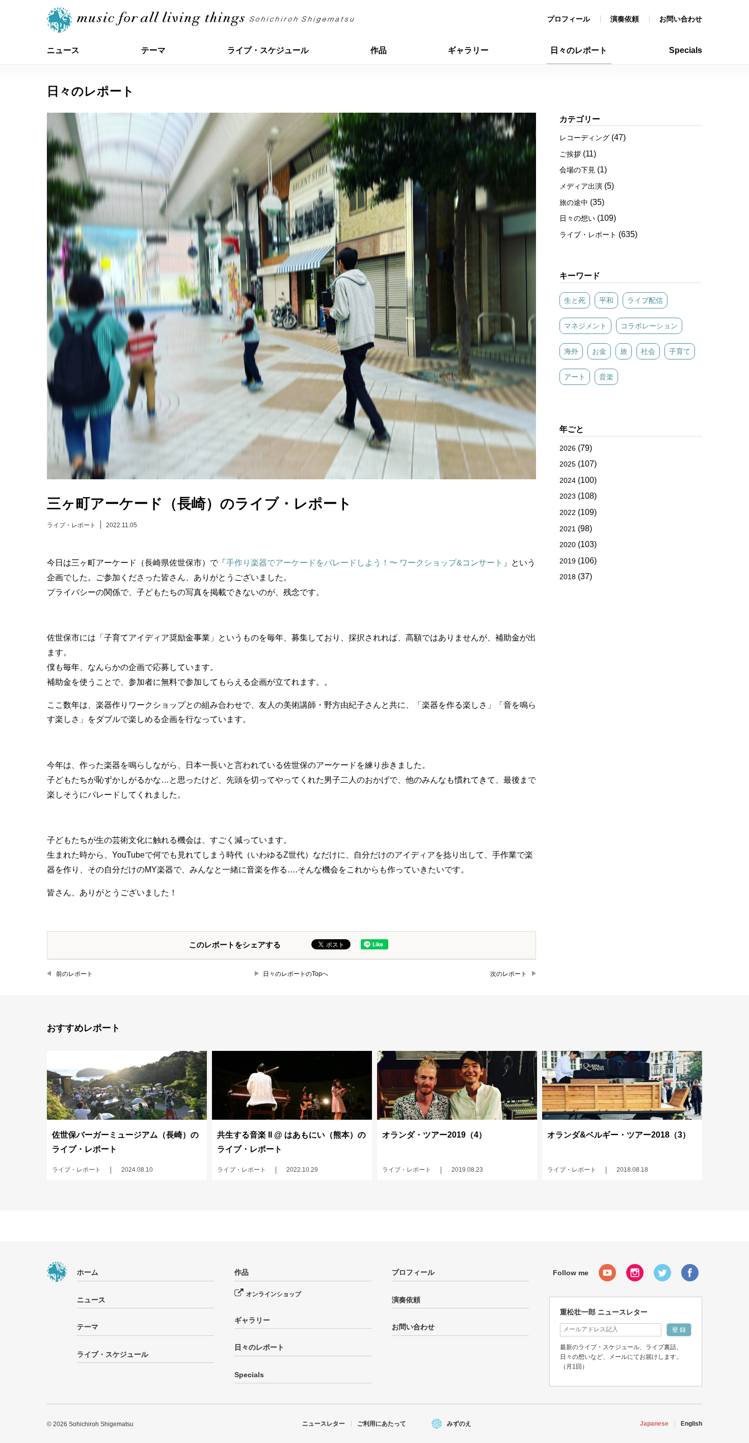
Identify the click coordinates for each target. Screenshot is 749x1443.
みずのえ (459, 1423)
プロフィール (568, 19)
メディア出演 (580, 186)
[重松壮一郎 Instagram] (635, 1272)
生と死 (574, 300)
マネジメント (585, 326)
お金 (599, 351)
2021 (567, 529)
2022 (567, 512)
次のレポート (508, 973)
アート (574, 377)
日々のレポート (578, 50)
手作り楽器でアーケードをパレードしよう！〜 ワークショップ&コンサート (364, 562)
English (691, 1423)
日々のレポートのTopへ (295, 973)
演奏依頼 (624, 19)
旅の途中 (573, 202)
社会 (648, 351)
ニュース (63, 50)
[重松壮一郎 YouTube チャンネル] (607, 1272)
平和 (606, 300)
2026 (567, 448)
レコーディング (584, 138)
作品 (378, 50)
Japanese (654, 1423)
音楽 (606, 377)
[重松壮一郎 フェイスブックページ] (690, 1272)
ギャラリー (468, 50)
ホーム (87, 1272)
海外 (571, 351)
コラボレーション (649, 326)
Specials (685, 50)
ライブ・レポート (71, 525)
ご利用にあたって (381, 1423)
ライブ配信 (645, 300)
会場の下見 (577, 170)
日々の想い (577, 218)
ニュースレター (323, 1423)
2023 (567, 496)
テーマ (153, 50)
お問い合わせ (680, 19)
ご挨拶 (570, 154)
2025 (567, 464)
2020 (567, 544)
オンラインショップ (273, 1294)
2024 (567, 480)
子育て (679, 351)
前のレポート (74, 973)
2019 (567, 561)
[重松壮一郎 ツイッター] (662, 1272)
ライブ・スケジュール (268, 50)
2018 (567, 577)
